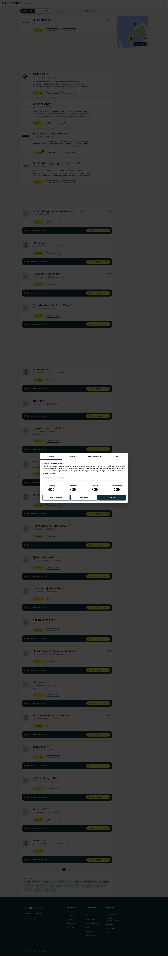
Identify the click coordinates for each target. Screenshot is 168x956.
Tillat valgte (84, 497)
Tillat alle (112, 497)
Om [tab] (117, 456)
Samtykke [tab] (51, 456)
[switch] (73, 489)
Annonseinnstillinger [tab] (95, 456)
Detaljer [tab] (73, 456)
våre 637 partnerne (53, 466)
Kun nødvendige (56, 497)
